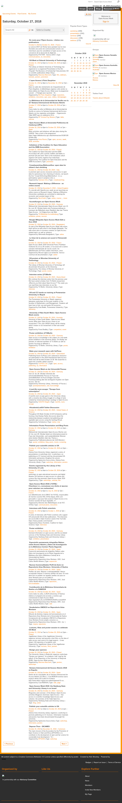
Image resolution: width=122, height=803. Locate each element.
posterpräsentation (39, 386)
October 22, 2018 (35, 188)
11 (83, 63)
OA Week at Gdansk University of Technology (47, 60)
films (49, 646)
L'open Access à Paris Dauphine (42, 80)
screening (62, 442)
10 (80, 63)
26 (86, 68)
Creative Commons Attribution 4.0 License (35, 757)
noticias (31, 119)
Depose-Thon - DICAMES (39, 726)
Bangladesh (61, 224)
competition (57, 329)
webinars (63, 75)
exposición (53, 561)
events (49, 271)
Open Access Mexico (107, 73)
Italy (58, 170)
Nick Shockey (94, 757)
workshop (49, 462)
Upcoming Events (9, 14)
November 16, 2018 (55, 83)
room (63, 402)
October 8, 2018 (34, 45)
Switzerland (61, 354)
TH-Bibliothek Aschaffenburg (48, 214)
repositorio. (53, 581)
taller (62, 117)
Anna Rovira (42, 139)
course (58, 198)
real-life (57, 402)
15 (75, 66)
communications (34, 57)
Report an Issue (100, 762)
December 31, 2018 (49, 729)
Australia (59, 317)
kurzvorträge (54, 386)
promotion (44, 77)
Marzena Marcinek (44, 75)
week (64, 139)
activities (36, 141)
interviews (43, 525)
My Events (32, 14)
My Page (88, 794)
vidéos (54, 97)
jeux (49, 97)
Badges (88, 762)
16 (78, 66)
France (58, 45)
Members (88, 785)
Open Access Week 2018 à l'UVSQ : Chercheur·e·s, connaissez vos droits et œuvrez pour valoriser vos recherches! (48, 486)
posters (37, 77)
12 (86, 63)
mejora (35, 624)
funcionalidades (34, 583)
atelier (55, 255)
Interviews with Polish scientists (42, 508)
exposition (60, 95)
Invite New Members (93, 790)
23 (78, 68)
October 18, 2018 (35, 127)
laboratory (32, 309)
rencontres (47, 57)
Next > (64, 744)
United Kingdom (62, 188)
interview (32, 289)
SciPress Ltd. (43, 363)
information (43, 365)
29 (75, 71)
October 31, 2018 (48, 45)
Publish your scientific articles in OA (44, 446)
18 (83, 66)
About (87, 776)
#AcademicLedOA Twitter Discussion (44, 407)
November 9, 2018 (49, 188)
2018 (30, 141)
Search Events (30, 30)
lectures (44, 646)
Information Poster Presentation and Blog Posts (48, 425)
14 (72, 66)
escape (31, 404)
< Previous (8, 744)
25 (83, 68)
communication (44, 505)
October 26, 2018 (35, 729)
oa (37, 365)
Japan (59, 394)
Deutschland (61, 277)
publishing (32, 365)
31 (80, 71)
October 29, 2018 (49, 263)
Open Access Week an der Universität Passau (47, 369)
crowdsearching (58, 180)
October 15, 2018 (35, 63)
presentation (45, 539)
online (53, 198)
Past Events (22, 14)
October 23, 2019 (49, 691)
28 (72, 71)
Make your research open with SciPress (45, 351)
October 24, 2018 (35, 652)
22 (75, 68)
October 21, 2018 (35, 150)
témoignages (62, 97)
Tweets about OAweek (101, 98)
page (59, 683)
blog (47, 442)
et (41, 57)
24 (80, 68)
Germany (60, 204)
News (87, 781)
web (50, 604)
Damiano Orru (43, 180)
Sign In (90, 2)
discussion (74, 38)
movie (56, 442)
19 (86, 66)
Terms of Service (114, 762)
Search (118, 1)
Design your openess (38, 650)
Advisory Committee (100, 41)
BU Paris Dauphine (44, 95)
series (39, 703)
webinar (73, 40)
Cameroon (61, 729)
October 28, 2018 (54, 63)
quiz (45, 97)
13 (89, 63)
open (54, 139)
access (59, 139)
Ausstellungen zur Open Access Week (44, 202)
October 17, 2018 (35, 105)
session (44, 216)
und (48, 386)
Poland (31, 65)
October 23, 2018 (35, 531)
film (58, 75)
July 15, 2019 (52, 491)
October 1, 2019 (53, 511)
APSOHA (41, 739)
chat (58, 422)
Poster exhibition (36, 528)
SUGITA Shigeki (44, 402)
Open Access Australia (108, 65)
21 (72, 68)
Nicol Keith (42, 198)
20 (89, 66)
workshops (47, 480)
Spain (31, 107)
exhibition (32, 97)
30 (78, 71)
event (64, 329)
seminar (54, 480)
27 (89, 68)
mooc (65, 198)
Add (89, 14)
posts (51, 442)
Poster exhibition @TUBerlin (40, 333)
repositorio (42, 624)
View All (88, 44)
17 (80, 66)
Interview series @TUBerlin (40, 274)
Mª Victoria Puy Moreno (46, 117)
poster (38, 216)
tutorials (31, 77)
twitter (54, 422)
